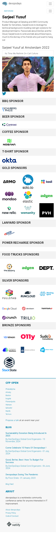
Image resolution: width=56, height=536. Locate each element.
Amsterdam (8, 11)
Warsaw (9, 405)
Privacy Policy (11, 513)
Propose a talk (12, 420)
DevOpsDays (14, 3)
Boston (8, 395)
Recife (8, 411)
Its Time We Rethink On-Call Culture (21, 53)
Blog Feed (9, 484)
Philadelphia (10, 389)
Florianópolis (10, 401)
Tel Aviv (8, 414)
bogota (8, 398)
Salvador (9, 408)
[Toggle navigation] (50, 3)
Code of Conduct (12, 516)
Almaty (8, 392)
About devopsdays (13, 510)
